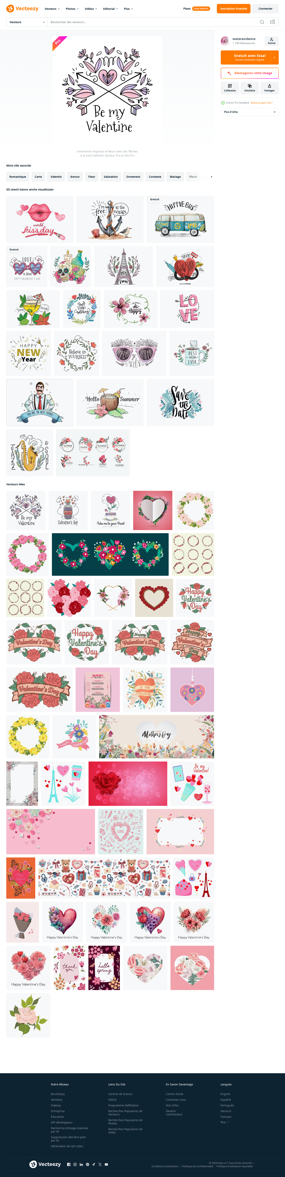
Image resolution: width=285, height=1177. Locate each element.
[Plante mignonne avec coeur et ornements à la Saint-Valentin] (110, 510)
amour (75, 177)
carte (38, 177)
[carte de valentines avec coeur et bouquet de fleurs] (192, 968)
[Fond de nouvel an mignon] (28, 353)
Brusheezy (58, 1094)
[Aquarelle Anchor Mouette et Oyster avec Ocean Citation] (110, 219)
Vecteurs (50, 9)
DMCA (112, 1099)
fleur (91, 177)
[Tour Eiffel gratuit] (123, 266)
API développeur (62, 1122)
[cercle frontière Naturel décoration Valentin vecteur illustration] (193, 554)
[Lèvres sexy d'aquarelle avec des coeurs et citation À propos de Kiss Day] (39, 219)
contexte (155, 177)
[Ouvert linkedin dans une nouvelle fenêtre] (81, 1164)
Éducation (57, 1117)
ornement (133, 177)
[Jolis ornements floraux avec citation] (76, 353)
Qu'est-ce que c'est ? (261, 102)
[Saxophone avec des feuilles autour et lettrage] (29, 452)
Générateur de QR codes (67, 1146)
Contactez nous (176, 1099)
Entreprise (58, 1111)
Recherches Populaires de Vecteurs (125, 1112)
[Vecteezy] (22, 9)
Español (226, 1099)
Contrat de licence (120, 1094)
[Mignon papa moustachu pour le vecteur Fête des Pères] (39, 402)
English (225, 1094)
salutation (111, 177)
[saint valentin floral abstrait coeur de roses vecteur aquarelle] (62, 922)
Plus (127, 9)
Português (227, 1105)
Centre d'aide (174, 1094)
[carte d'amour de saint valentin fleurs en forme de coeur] (145, 968)
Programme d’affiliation (123, 1105)
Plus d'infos (231, 112)
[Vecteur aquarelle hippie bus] (180, 219)
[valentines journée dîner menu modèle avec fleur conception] (98, 690)
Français (226, 1117)
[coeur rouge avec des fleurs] (145, 690)
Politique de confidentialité (197, 1166)
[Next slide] (208, 176)
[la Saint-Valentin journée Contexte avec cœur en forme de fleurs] (128, 784)
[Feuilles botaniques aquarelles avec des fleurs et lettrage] (82, 309)
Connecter (265, 8)
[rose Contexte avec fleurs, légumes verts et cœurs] (180, 831)
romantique (17, 177)
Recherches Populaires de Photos (125, 1121)
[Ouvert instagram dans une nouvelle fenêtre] (75, 1164)
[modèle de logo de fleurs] (93, 452)
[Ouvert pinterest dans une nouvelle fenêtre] (87, 1164)
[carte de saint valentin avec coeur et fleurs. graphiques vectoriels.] (20, 878)
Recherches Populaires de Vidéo (125, 1130)
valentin (56, 177)
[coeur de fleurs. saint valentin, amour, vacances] (192, 690)
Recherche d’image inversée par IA (69, 1129)
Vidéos (89, 9)
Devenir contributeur (174, 1112)
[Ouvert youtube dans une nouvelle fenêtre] (106, 1164)
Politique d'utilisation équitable (234, 1166)
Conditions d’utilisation (165, 1166)
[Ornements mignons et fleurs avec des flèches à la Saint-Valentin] (25, 510)
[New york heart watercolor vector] (185, 266)
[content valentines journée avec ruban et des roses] (34, 642)
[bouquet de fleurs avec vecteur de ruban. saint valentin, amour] (74, 736)
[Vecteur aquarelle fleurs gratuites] (130, 309)
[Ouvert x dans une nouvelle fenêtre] (100, 1164)
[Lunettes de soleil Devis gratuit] (134, 353)
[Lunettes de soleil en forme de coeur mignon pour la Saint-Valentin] (26, 266)
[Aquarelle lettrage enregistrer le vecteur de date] (180, 402)
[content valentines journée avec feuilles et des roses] (195, 598)
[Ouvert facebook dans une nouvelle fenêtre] (68, 1164)
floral (193, 177)
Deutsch (226, 1111)
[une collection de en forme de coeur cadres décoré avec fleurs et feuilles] (110, 554)
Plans (187, 8)
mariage (175, 177)
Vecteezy (56, 1099)
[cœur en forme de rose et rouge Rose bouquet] (69, 598)
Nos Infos (172, 1105)
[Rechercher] (262, 22)
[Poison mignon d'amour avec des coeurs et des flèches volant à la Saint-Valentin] (68, 510)
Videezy (56, 1105)
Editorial (109, 9)
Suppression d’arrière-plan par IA (68, 1138)
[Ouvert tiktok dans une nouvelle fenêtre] (93, 1164)
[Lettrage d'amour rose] (187, 309)
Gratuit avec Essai (249, 57)
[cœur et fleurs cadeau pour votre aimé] (152, 510)
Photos (70, 9)
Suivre (271, 43)
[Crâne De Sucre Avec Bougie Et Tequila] (70, 266)
